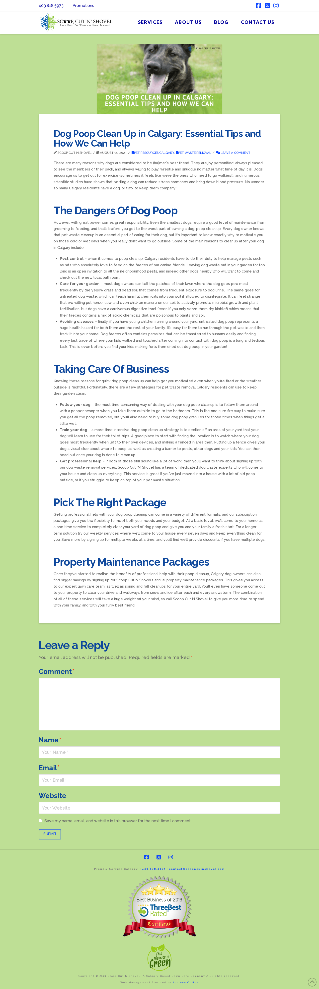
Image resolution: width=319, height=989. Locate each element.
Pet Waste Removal (194, 153)
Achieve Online (185, 982)
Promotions (83, 5)
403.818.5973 (51, 5)
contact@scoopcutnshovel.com (197, 869)
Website (52, 796)
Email (49, 768)
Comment (57, 671)
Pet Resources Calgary (154, 153)
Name (50, 740)
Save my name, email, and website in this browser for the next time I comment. (117, 821)
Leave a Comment (235, 153)
